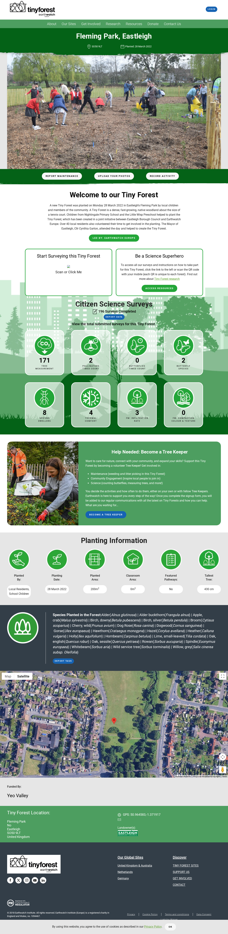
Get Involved (90, 24)
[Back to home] (32, 9)
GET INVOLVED (182, 878)
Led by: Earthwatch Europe (114, 238)
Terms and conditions (177, 914)
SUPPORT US (181, 872)
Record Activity (162, 176)
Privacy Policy (153, 926)
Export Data (114, 317)
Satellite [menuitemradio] (23, 676)
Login (211, 9)
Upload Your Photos (114, 176)
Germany (123, 878)
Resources (134, 24)
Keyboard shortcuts (183, 776)
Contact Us (172, 24)
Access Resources (159, 288)
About (51, 24)
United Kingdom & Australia (135, 865)
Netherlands (125, 872)
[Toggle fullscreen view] (222, 676)
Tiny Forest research (167, 279)
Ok (170, 926)
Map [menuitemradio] (8, 676)
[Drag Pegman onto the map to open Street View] (222, 769)
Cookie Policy (150, 914)
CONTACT (179, 884)
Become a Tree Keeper (106, 514)
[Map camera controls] (222, 757)
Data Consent (203, 914)
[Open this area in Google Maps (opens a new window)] (7, 775)
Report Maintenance (62, 176)
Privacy (131, 914)
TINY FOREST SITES (186, 865)
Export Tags (63, 661)
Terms (224, 776)
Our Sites (69, 24)
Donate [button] (153, 24)
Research (113, 24)
